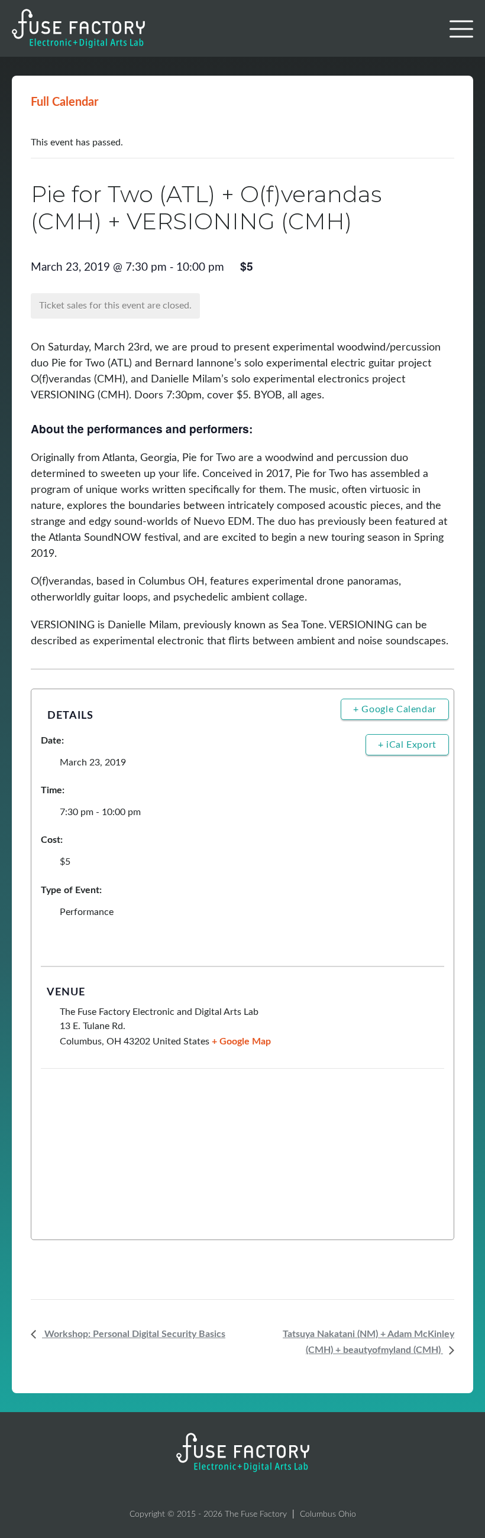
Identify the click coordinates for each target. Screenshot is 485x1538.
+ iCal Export (407, 744)
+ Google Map (241, 1041)
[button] (461, 29)
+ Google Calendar (394, 709)
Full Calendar (64, 102)
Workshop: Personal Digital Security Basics (133, 1334)
